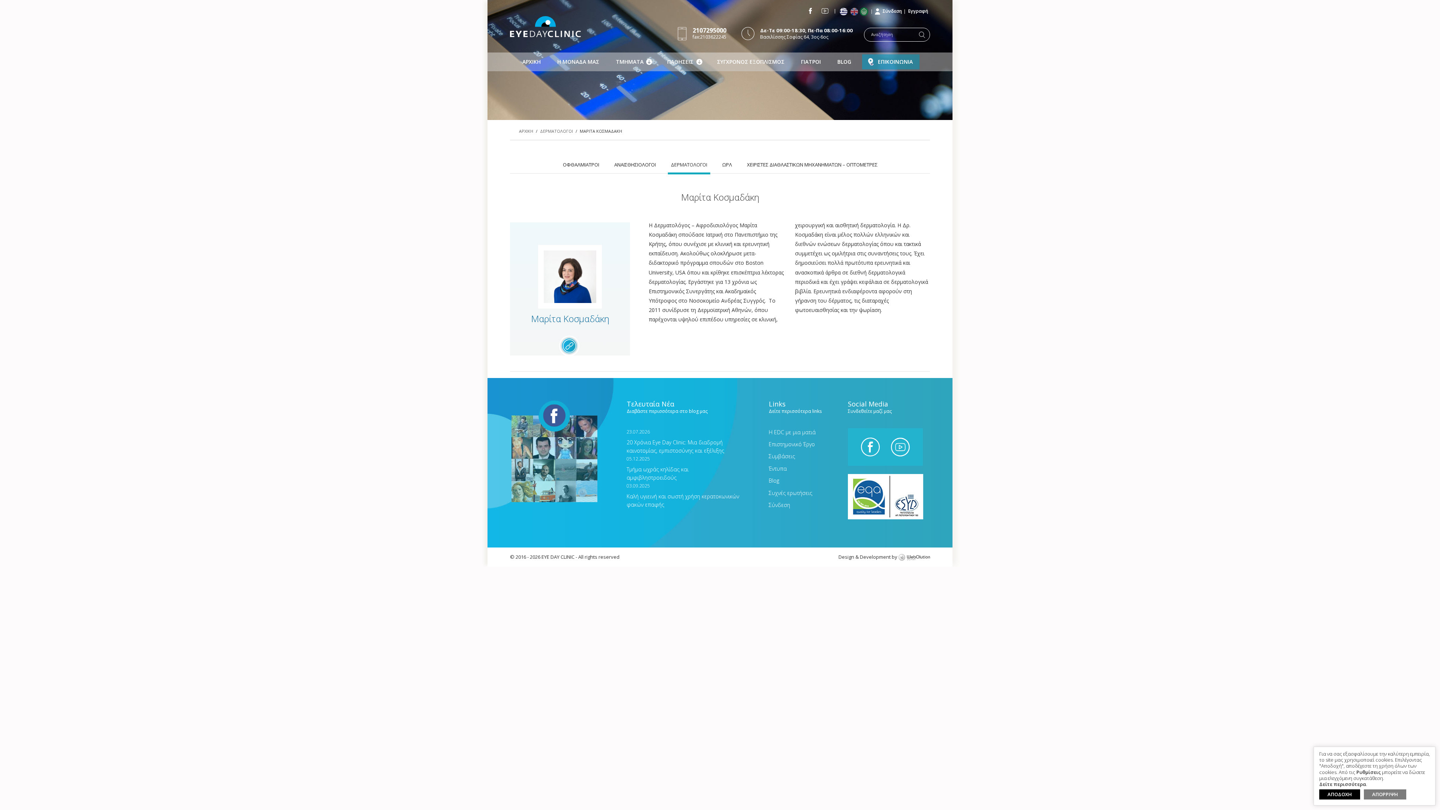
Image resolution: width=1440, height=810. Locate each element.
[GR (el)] (844, 12)
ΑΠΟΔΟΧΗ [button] (1340, 794)
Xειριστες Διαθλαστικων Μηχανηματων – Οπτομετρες (812, 164)
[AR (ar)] (866, 11)
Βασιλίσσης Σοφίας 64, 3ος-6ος (806, 33)
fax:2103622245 (709, 33)
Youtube (825, 11)
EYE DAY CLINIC (545, 26)
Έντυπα (778, 468)
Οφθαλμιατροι (581, 164)
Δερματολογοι (556, 131)
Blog (844, 61)
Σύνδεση (892, 11)
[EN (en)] (855, 12)
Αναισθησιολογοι (635, 164)
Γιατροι (811, 61)
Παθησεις (680, 61)
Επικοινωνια (895, 61)
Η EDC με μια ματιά (792, 432)
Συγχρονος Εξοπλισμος (750, 61)
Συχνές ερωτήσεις (790, 492)
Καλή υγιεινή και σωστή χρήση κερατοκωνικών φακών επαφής (683, 495)
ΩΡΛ (727, 164)
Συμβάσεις (782, 456)
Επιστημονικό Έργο (792, 444)
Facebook (810, 11)
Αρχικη (531, 61)
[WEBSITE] (569, 346)
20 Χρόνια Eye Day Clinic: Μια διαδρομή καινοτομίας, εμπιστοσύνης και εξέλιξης (675, 441)
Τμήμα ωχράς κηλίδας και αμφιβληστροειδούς (657, 469)
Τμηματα (630, 61)
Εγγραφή (918, 11)
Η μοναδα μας (578, 61)
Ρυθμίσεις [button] (1368, 773)
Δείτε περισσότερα (1342, 785)
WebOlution (914, 557)
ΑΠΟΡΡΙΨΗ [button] (1385, 794)
